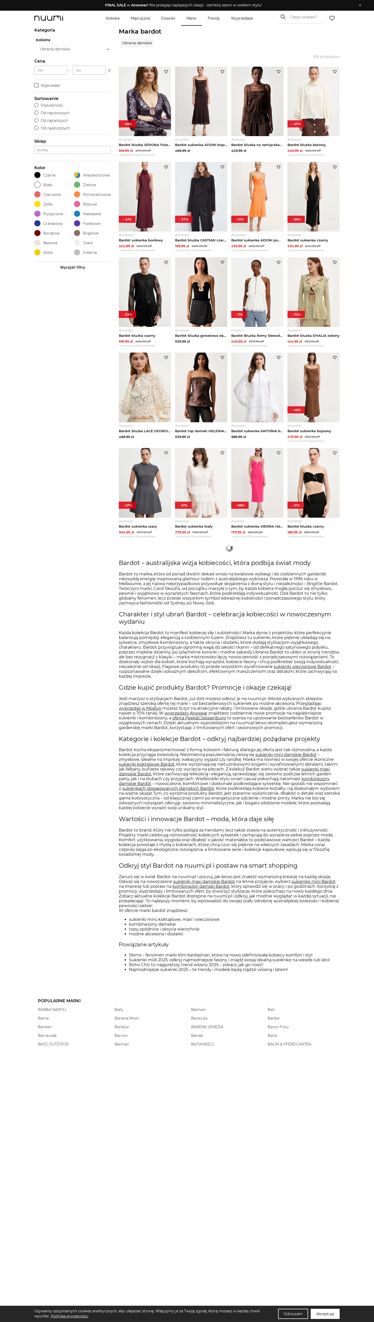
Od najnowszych (55, 113)
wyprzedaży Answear (186, 713)
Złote (47, 252)
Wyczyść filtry (72, 267)
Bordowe (51, 233)
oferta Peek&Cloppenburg (199, 718)
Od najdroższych (55, 128)
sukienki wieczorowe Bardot (302, 666)
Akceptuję (325, 1314)
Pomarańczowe (97, 194)
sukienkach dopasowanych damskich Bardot (168, 788)
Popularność (52, 105)
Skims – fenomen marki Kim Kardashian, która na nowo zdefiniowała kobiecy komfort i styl (220, 955)
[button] (183, 5)
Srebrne (90, 252)
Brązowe (90, 233)
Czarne (49, 175)
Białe (47, 185)
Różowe (90, 204)
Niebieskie (92, 214)
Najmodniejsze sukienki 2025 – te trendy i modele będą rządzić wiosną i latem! (208, 969)
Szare (88, 243)
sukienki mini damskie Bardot (286, 754)
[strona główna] (57, 18)
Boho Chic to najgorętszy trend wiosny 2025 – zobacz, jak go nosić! (196, 964)
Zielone (89, 185)
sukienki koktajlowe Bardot (147, 764)
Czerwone (52, 194)
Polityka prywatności (69, 1316)
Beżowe (50, 243)
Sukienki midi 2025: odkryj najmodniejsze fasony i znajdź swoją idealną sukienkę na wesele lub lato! (229, 959)
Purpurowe (53, 214)
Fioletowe (91, 223)
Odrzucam (293, 1314)
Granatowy (53, 223)
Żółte (47, 204)
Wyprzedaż (50, 85)
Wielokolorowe (96, 175)
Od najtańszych (54, 120)
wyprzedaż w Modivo (140, 708)
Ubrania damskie (137, 43)
